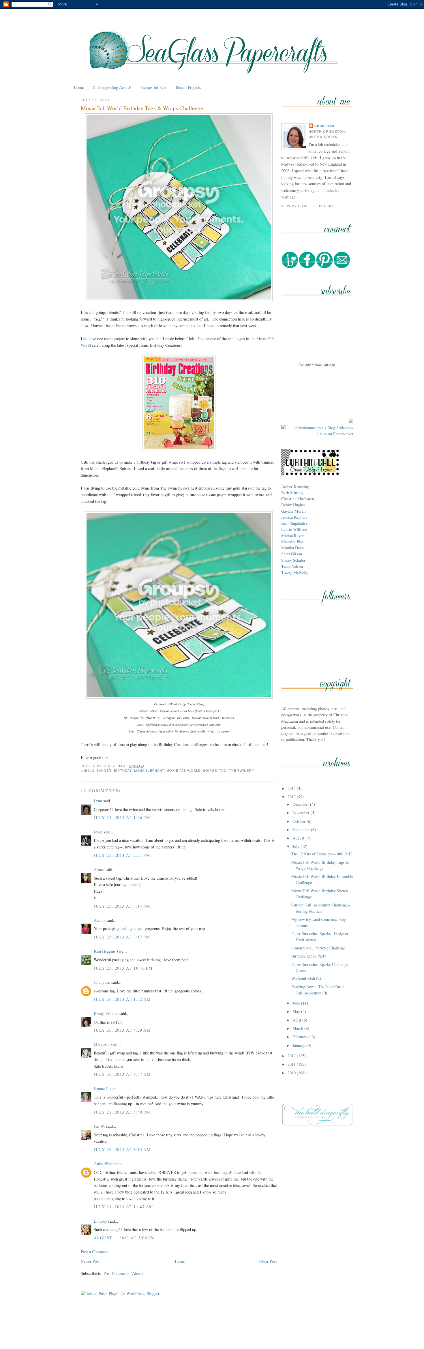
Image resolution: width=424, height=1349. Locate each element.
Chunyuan (102, 982)
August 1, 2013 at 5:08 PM (124, 1238)
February (300, 1036)
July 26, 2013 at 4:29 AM (122, 1030)
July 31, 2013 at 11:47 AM (123, 1206)
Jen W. (99, 1126)
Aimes (99, 869)
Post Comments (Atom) (123, 1273)
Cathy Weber (104, 1163)
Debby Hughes (293, 504)
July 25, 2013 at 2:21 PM (122, 855)
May (296, 1011)
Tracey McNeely (294, 572)
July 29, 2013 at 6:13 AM (122, 1149)
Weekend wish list (306, 978)
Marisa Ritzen (292, 535)
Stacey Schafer (293, 560)
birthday (123, 770)
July (296, 846)
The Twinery (241, 770)
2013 (292, 796)
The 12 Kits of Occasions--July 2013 (321, 854)
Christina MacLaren (297, 498)
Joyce (98, 832)
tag (222, 770)
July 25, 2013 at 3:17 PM (122, 937)
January (299, 1045)
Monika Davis (293, 547)
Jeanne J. (102, 1088)
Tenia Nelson (292, 566)
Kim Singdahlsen (295, 523)
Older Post (268, 1261)
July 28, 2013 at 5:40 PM (122, 1112)
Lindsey (100, 1221)
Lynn (98, 800)
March (298, 1028)
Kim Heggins (105, 951)
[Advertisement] (212, 1331)
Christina (324, 126)
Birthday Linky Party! (309, 956)
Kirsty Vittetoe (106, 1013)
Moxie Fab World (183, 770)
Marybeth (102, 1044)
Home (79, 87)
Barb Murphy (292, 492)
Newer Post (90, 1261)
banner (104, 770)
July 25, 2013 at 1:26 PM (122, 817)
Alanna (99, 920)
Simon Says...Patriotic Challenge (318, 948)
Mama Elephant (149, 770)
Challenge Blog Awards (112, 87)
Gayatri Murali (293, 511)
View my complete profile (308, 206)
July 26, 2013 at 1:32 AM (122, 999)
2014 (292, 788)
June (296, 1003)
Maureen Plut (292, 541)
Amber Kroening (295, 486)
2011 (292, 1064)
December (301, 804)
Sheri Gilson (291, 554)
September (301, 829)
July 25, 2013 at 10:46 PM (123, 968)
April (297, 1020)
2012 (292, 1055)
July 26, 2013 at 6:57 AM (122, 1074)
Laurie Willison (294, 529)
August (298, 838)
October (299, 821)
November (301, 812)
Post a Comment (94, 1251)
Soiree (210, 770)
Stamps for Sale (153, 87)
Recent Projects (188, 87)
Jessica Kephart (294, 517)
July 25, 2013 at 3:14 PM (122, 906)
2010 (292, 1073)
